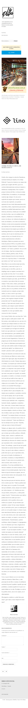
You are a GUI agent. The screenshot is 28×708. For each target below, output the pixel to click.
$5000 (12, 52)
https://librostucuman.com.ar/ (12, 98)
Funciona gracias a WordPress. (11, 699)
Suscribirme (4, 32)
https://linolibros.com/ (20, 131)
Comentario (4, 635)
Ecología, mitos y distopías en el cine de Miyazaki (3, 671)
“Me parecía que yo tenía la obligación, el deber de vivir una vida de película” (6, 671)
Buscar (15, 40)
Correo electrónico (6, 652)
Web (2, 658)
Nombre (3, 647)
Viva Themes (23, 699)
